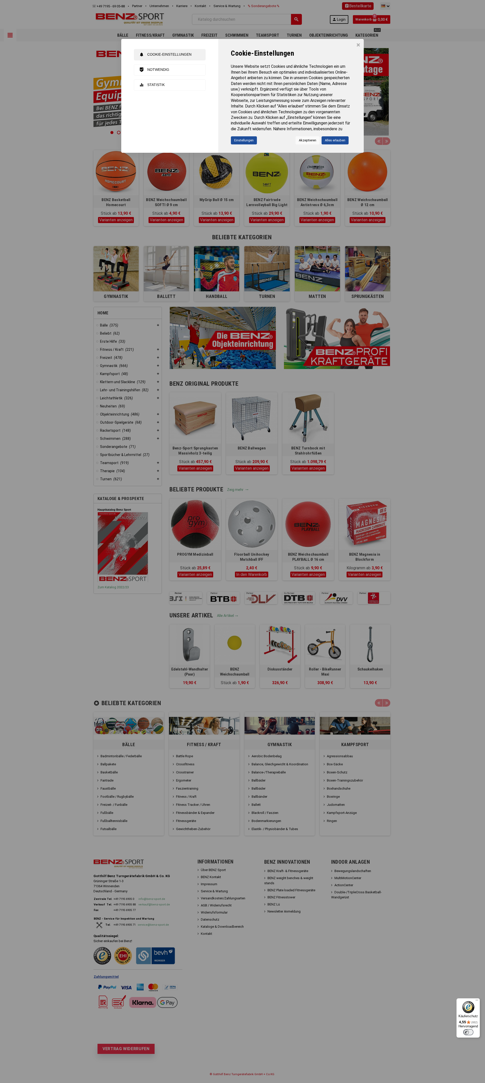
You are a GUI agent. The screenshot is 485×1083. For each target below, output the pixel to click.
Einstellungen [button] (244, 140)
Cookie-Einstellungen (165, 54)
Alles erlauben (335, 140)
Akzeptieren (307, 140)
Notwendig (154, 69)
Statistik (152, 84)
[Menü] (477, 1001)
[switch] (468, 1032)
